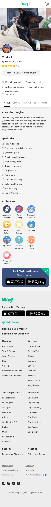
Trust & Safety (8, 351)
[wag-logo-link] (25, 4)
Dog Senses (33, 427)
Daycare (31, 366)
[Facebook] (3, 483)
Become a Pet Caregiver (15, 333)
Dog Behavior (34, 432)
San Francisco (8, 397)
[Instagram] (8, 483)
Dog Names (33, 417)
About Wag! (7, 346)
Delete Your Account (37, 454)
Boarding (32, 361)
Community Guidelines (12, 375)
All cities (6, 441)
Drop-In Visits (34, 351)
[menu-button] (3, 4)
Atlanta (5, 417)
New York (6, 412)
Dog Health (33, 397)
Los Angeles (7, 402)
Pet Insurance (34, 380)
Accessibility (30, 470)
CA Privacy (30, 466)
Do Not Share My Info (12, 370)
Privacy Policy (7, 466)
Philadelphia (8, 436)
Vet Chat (31, 370)
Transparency (7, 475)
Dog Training (33, 402)
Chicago (6, 407)
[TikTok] (18, 483)
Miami (5, 432)
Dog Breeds (33, 412)
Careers (5, 366)
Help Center (12, 322)
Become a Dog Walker (14, 328)
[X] (13, 483)
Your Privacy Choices (34, 475)
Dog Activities (34, 422)
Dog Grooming (34, 407)
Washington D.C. (9, 422)
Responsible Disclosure (12, 454)
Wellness (32, 375)
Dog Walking (34, 346)
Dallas (5, 427)
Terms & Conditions (10, 470)
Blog (4, 361)
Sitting (31, 356)
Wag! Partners (8, 356)
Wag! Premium (34, 385)
